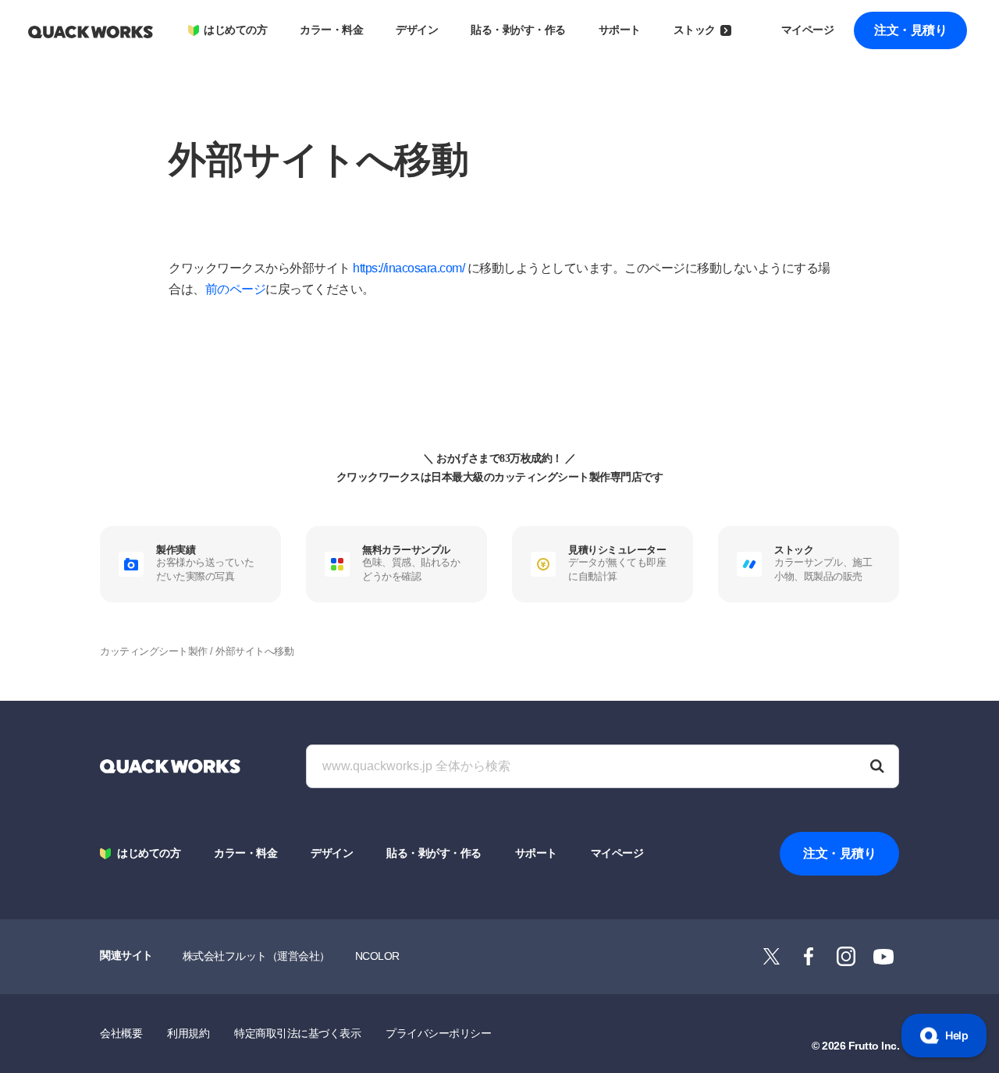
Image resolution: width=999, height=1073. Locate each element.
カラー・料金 (331, 30)
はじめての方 (235, 30)
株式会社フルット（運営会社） (256, 956)
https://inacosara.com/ (408, 268)
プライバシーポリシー (438, 1033)
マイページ (807, 30)
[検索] (877, 766)
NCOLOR (377, 956)
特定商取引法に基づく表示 (297, 1033)
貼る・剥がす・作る (518, 30)
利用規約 (188, 1033)
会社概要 (121, 1033)
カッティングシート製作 (154, 651)
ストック (695, 30)
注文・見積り (910, 30)
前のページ (235, 289)
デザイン (417, 30)
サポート (620, 30)
